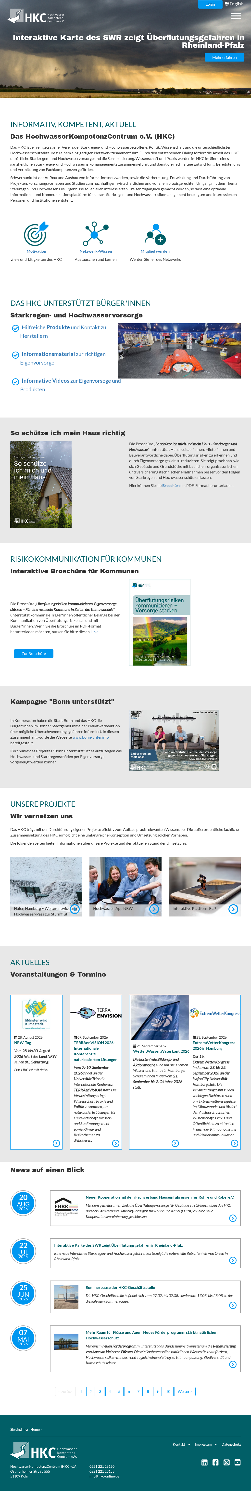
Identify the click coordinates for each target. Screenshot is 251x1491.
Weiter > (185, 1391)
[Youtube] (238, 1464)
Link (94, 631)
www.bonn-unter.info (91, 737)
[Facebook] (216, 1464)
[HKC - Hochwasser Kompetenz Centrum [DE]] (66, 1450)
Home (35, 1429)
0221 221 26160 (101, 1466)
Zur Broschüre (34, 653)
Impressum (203, 1444)
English (237, 3)
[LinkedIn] (204, 1464)
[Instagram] (227, 1464)
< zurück (65, 1391)
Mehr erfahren (224, 57)
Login (210, 4)
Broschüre (171, 485)
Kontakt (179, 1444)
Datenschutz (231, 1444)
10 (168, 1391)
